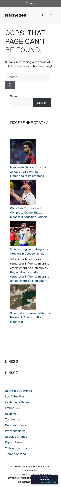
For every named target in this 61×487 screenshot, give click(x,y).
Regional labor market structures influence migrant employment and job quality (29, 276)
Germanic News (15, 425)
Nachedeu (15, 15)
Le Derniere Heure (17, 402)
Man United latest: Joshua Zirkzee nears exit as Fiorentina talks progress (28, 172)
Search (14, 96)
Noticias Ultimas (16, 436)
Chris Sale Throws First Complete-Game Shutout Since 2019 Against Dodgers (29, 213)
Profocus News (15, 431)
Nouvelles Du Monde (18, 390)
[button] (42, 15)
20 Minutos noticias (18, 448)
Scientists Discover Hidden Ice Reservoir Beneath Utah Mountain (30, 317)
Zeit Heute (12, 419)
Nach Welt (12, 413)
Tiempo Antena (15, 454)
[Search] (10, 85)
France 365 (12, 408)
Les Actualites (15, 396)
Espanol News (14, 442)
